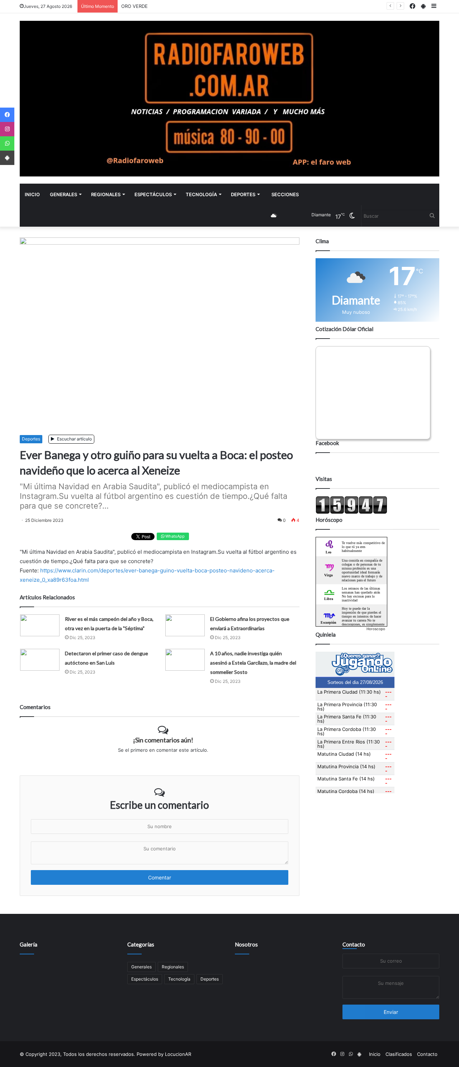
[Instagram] (7, 129)
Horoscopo (375, 629)
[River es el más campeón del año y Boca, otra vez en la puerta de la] (40, 625)
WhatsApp (174, 536)
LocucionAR (178, 1054)
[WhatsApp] (7, 143)
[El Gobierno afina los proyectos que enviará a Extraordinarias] (185, 625)
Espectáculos (153, 194)
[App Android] (7, 158)
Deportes (243, 194)
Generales (63, 194)
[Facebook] (7, 115)
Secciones (285, 194)
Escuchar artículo (74, 439)
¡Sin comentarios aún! (163, 740)
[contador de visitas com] (351, 512)
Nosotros (246, 944)
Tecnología (201, 194)
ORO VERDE (134, 6)
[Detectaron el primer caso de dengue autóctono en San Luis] (40, 660)
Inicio (32, 194)
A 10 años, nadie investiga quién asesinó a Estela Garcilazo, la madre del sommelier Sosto (253, 662)
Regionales (105, 194)
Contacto (353, 944)
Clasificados (398, 1054)
